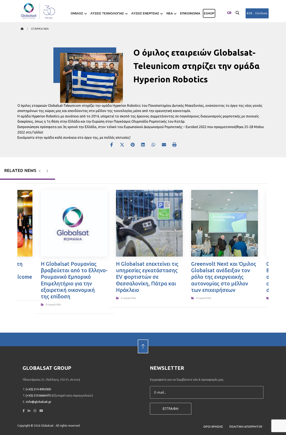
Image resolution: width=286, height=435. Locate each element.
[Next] (47, 171)
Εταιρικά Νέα (53, 304)
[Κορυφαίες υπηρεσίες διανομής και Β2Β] (38, 11)
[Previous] (40, 171)
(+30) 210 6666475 (38, 395)
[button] (237, 13)
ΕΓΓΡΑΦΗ (171, 409)
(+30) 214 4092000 (38, 389)
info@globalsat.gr (38, 401)
